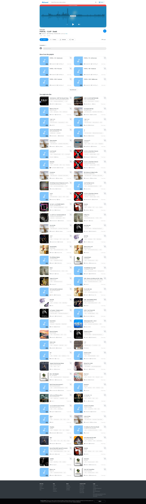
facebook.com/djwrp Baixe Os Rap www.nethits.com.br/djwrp (59, 101)
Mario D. (86, 369)
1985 (99, 302)
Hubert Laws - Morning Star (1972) (59, 114)
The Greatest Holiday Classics (93, 281)
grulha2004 (53, 348)
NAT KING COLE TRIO (59, 263)
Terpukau (67, 430)
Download (59, 443)
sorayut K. (53, 411)
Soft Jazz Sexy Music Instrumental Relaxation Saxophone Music (59, 249)
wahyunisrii (53, 443)
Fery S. (52, 369)
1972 (60, 111)
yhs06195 (53, 125)
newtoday (53, 188)
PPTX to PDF (82, 486)
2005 (100, 281)
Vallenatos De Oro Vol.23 (58, 281)
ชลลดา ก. (52, 401)
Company (68, 485)
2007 (100, 186)
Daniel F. (52, 263)
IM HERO (89, 398)
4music (91, 220)
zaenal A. (52, 454)
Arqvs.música (93, 358)
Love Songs (90, 239)
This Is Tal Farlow (91, 101)
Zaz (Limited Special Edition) (96, 366)
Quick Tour (55, 488)
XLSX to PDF (82, 492)
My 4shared (92, 125)
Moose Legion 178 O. (54, 464)
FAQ (53, 486)
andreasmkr (87, 411)
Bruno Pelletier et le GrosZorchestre (93, 186)
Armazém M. (43, 33)
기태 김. (52, 210)
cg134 (86, 125)
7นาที (67, 239)
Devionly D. (87, 252)
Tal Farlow (96, 101)
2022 (93, 398)
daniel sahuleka (99, 440)
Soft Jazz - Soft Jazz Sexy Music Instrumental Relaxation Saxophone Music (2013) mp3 (59, 252)
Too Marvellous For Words (58, 260)
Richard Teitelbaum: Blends (92, 302)
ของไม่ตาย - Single (93, 154)
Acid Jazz (86, 154)
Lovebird (58, 454)
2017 (93, 143)
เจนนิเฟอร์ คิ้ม (62, 398)
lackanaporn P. (87, 157)
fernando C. (87, 114)
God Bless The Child (57, 154)
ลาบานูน (57, 358)
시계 (99, 345)
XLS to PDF (82, 489)
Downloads (92, 401)
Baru (65, 440)
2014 (60, 430)
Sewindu (100, 207)
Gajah (55, 366)
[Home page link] (45, 2)
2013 (66, 249)
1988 (64, 196)
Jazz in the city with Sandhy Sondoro (59, 186)
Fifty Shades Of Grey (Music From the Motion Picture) (98, 228)
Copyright (68, 488)
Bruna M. (86, 305)
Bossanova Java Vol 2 (94, 263)
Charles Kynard (56, 419)
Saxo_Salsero (94, 114)
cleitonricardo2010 (54, 135)
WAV (41, 35)
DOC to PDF (82, 485)
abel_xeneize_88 (54, 390)
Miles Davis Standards (91, 355)
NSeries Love (56, 398)
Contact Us (55, 491)
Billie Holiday (99, 239)
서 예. (86, 401)
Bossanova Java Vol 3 (94, 464)
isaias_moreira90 (88, 326)
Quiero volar (61, 345)
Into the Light (61, 167)
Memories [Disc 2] (61, 122)
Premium (41, 485)
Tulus (68, 440)
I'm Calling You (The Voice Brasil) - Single (93, 430)
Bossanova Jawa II (91, 260)
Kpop (59, 199)
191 (68, 355)
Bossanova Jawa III (91, 472)
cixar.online (87, 390)
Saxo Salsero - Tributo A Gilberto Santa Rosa (98, 111)
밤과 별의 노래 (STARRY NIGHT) (59, 207)
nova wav (48, 35)
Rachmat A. (53, 337)
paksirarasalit (53, 432)
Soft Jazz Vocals (53, 122)
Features (54, 489)
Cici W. (52, 305)
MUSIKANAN (56, 430)
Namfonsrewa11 (54, 220)
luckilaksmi (87, 210)
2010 (66, 186)
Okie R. (52, 422)
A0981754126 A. (88, 199)
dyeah (86, 379)
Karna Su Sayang (56, 334)
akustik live (90, 440)
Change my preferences (77, 501)
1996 (94, 239)
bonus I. (86, 167)
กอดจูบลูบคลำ (101, 143)
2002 (97, 313)
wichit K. (52, 358)
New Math (55, 355)
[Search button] (95, 2)
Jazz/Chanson (87, 366)
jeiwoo (86, 135)
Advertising (68, 486)
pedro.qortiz (87, 316)
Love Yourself (67, 154)
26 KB (44, 35)
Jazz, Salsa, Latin (88, 111)
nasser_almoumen (88, 188)
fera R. (52, 326)
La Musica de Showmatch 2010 (59, 387)
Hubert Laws (65, 111)
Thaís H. (52, 252)
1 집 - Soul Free (94, 345)
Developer (68, 489)
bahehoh (86, 454)
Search (41, 486)
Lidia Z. (52, 157)
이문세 (67, 196)
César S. (52, 114)
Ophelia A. (87, 348)
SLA (94, 492)
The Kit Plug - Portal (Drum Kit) (54, 33)
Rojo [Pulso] (56, 345)
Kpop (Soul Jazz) (88, 345)
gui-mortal (87, 432)
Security (94, 489)
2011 (63, 154)
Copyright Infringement (97, 488)
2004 (67, 122)
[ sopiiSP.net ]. (87, 146)
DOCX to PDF (82, 488)
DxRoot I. (86, 263)
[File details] (44, 61)
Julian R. (86, 231)
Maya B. (86, 220)
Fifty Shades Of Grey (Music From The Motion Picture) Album (94, 231)
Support (54, 485)
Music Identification (96, 491)
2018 (62, 334)
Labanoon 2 (64, 355)
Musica (57, 157)
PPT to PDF (82, 491)
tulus (92, 210)
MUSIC (89, 143)
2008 (96, 260)
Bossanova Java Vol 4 (60, 379)
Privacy (94, 486)
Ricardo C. (87, 284)
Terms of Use (95, 485)
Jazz (51, 101)
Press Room (42, 488)
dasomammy (53, 199)
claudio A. (87, 358)
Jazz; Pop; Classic (88, 228)
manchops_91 (53, 284)
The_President (53, 167)
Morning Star (56, 111)
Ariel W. (86, 443)
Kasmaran (89, 387)
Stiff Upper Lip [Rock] (91, 313)
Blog (40, 489)
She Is (65, 419)
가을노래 (60, 196)
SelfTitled (89, 207)
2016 (98, 154)
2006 (94, 387)
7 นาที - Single (56, 239)
